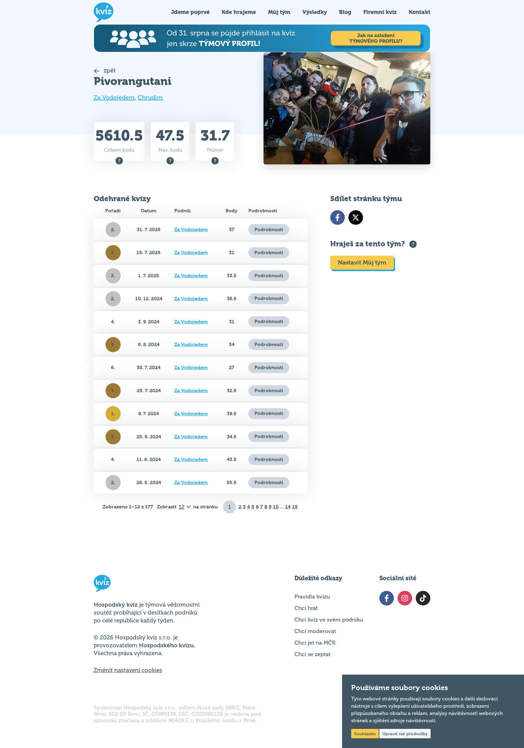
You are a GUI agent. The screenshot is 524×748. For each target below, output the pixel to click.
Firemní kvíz (380, 12)
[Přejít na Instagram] (405, 598)
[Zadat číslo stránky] (229, 507)
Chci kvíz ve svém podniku (328, 620)
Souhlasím (365, 733)
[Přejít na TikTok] (423, 598)
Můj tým (279, 12)
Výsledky (314, 12)
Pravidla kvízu (312, 597)
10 (276, 507)
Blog (345, 12)
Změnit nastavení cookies (128, 670)
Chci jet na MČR (314, 643)
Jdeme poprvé (190, 12)
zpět (109, 70)
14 (288, 507)
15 (295, 507)
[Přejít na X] (355, 217)
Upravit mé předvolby (405, 733)
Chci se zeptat (312, 654)
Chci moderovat (315, 631)
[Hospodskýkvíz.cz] (103, 12)
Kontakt (419, 12)
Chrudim (150, 97)
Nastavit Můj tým (362, 262)
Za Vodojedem (114, 97)
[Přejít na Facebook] (337, 217)
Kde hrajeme (239, 12)
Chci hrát (306, 608)
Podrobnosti (268, 229)
